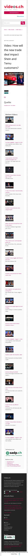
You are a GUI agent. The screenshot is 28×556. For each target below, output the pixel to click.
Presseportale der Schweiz (13, 464)
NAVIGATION (13, 12)
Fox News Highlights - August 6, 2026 (13, 437)
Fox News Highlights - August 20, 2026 (13, 142)
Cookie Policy (14, 554)
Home (5, 29)
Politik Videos (19, 29)
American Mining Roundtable (11, 372)
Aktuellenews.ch (10, 461)
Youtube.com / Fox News (9, 105)
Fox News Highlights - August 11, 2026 (13, 339)
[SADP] (14, 453)
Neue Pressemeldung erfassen (14, 466)
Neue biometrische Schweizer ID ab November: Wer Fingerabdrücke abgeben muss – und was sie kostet (13, 500)
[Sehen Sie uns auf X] (13, 491)
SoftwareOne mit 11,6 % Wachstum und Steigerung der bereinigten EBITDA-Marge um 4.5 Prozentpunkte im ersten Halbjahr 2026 (13, 507)
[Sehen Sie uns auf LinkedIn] (6, 493)
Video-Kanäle (11, 29)
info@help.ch (7, 519)
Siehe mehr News (7, 512)
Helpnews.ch (10, 463)
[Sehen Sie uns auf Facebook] (6, 491)
